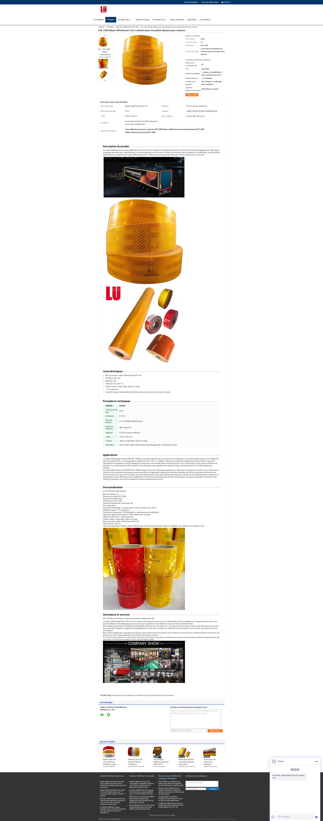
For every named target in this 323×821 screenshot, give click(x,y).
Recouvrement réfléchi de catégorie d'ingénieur (169, 777)
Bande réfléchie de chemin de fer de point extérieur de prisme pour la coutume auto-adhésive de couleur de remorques (113, 784)
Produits (111, 19)
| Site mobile (170, 815)
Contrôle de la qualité (161, 19)
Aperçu (101, 27)
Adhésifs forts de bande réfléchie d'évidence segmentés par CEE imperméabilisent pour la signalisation (136, 765)
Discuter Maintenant (210, 2)
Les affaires (205, 19)
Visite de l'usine (142, 19)
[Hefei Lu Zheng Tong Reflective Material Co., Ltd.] (106, 9)
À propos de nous (125, 19)
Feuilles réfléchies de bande (141, 776)
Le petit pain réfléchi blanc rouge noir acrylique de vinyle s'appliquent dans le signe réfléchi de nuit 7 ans (170, 805)
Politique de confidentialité (109, 819)
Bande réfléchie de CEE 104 (127, 27)
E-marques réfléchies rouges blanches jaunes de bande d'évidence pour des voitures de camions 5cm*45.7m (113, 810)
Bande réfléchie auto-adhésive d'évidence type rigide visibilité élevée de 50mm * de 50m (110, 765)
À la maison (99, 19)
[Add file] (273, 817)
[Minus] (316, 761)
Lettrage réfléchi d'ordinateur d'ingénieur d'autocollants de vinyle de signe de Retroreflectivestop (170, 798)
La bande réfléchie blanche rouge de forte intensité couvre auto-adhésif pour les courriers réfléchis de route (141, 792)
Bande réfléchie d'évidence (112, 776)
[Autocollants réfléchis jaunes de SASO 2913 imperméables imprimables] (161, 752)
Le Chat (193, 95)
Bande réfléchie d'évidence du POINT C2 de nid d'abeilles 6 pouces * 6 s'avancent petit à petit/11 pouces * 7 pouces (113, 793)
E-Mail (151, 815)
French (227, 2)
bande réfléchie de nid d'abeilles (122, 695)
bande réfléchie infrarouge (142, 695)
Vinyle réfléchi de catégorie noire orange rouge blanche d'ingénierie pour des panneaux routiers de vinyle (170, 783)
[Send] (317, 817)
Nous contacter (177, 19)
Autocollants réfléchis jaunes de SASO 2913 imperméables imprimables (161, 764)
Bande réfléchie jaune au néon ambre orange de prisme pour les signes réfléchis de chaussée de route (141, 807)
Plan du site (160, 815)
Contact (216, 731)
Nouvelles (191, 19)
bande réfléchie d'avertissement (163, 695)
